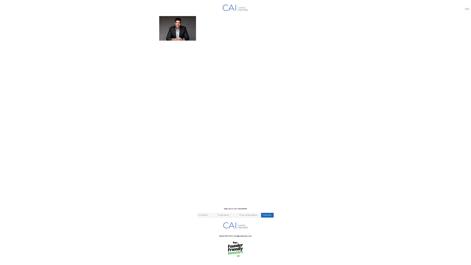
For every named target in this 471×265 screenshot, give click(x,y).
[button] (466, 8)
